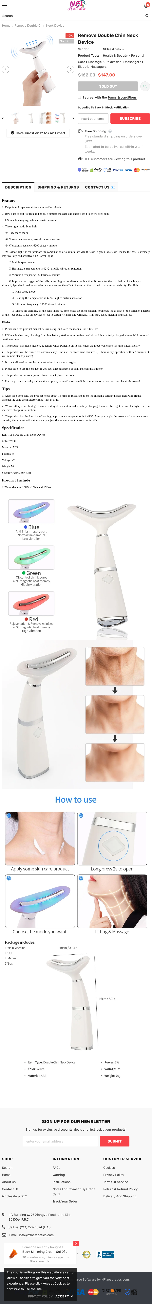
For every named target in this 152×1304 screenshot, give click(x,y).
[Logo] (76, 5)
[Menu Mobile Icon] (4, 5)
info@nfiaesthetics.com (36, 1235)
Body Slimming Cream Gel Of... (44, 1252)
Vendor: (83, 49)
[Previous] (5, 69)
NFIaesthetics (113, 49)
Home (6, 25)
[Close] (76, 1243)
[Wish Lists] (145, 86)
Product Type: (88, 55)
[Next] (70, 69)
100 (87, 159)
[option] (38, 69)
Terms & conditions (122, 97)
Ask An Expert (54, 133)
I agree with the (95, 97)
